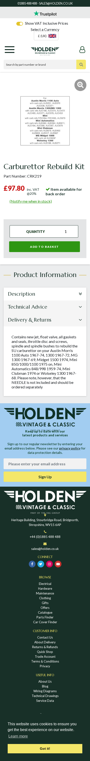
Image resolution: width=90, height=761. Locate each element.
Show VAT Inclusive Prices (46, 23)
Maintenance (45, 593)
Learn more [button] (18, 736)
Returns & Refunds (45, 647)
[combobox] (46, 36)
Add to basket (44, 246)
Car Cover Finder (45, 622)
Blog (45, 686)
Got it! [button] (45, 748)
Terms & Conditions (45, 661)
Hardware (45, 588)
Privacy (45, 666)
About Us (45, 681)
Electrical (45, 584)
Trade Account (45, 656)
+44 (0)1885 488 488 (45, 537)
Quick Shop (45, 652)
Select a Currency (45, 29)
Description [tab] (21, 294)
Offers (45, 608)
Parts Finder (45, 617)
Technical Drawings (45, 696)
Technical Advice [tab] (27, 307)
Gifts (45, 603)
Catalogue (45, 612)
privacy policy (69, 448)
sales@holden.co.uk (45, 549)
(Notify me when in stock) (31, 201)
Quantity (35, 231)
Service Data (45, 701)
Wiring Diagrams (45, 691)
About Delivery (45, 642)
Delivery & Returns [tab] (29, 320)
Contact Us (45, 637)
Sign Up (45, 476)
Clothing (45, 598)
